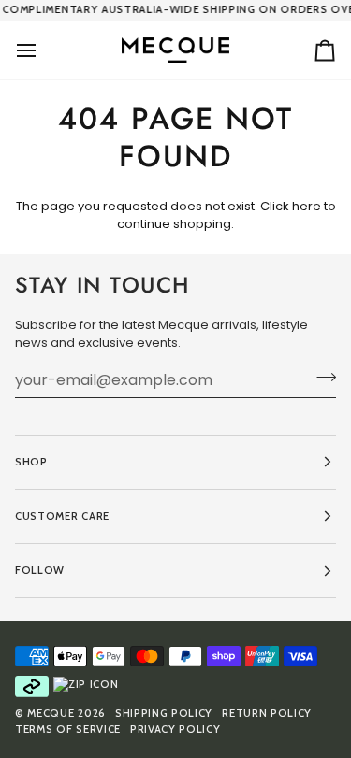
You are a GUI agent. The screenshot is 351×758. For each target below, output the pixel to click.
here (306, 206)
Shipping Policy (163, 713)
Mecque (50, 713)
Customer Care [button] (62, 515)
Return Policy (267, 713)
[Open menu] (43, 50)
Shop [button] (31, 461)
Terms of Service (68, 729)
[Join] (320, 378)
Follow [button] (40, 570)
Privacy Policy (175, 729)
